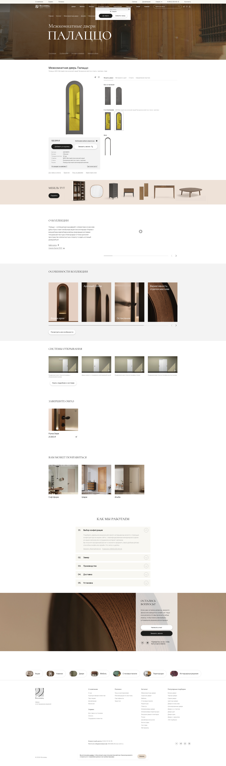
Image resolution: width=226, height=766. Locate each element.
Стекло (131, 78)
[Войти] (190, 6)
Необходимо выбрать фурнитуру (85, 141)
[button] (63, 302)
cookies (91, 755)
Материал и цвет (121, 78)
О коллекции (52, 53)
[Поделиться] (95, 77)
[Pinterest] (189, 743)
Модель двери (108, 78)
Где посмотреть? (92, 166)
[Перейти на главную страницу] (42, 6)
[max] (185, 743)
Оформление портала (143, 78)
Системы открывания (77, 53)
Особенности (64, 53)
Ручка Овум (54, 433)
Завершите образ (93, 53)
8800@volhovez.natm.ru (115, 744)
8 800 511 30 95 (107, 741)
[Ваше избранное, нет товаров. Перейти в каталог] (187, 6)
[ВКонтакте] (142, 642)
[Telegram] (147, 642)
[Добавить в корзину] (76, 437)
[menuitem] (73, 6)
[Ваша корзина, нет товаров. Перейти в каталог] (184, 6)
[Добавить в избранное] (99, 77)
